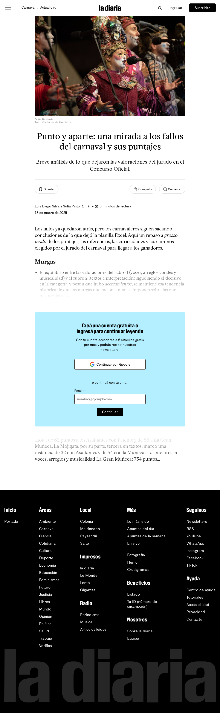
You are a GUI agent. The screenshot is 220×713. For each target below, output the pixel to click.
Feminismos (49, 580)
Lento (85, 582)
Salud (44, 631)
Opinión (45, 616)
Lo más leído (138, 521)
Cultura (45, 550)
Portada (11, 521)
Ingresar (176, 8)
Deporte (46, 558)
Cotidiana (47, 543)
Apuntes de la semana (146, 536)
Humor (133, 562)
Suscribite (202, 8)
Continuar (110, 412)
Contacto (194, 619)
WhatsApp (195, 543)
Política (45, 623)
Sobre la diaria (140, 631)
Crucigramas (138, 569)
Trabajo (45, 638)
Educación (48, 572)
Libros (44, 602)
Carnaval (28, 7)
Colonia (86, 521)
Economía (47, 565)
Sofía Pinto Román (77, 206)
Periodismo (89, 614)
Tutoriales (194, 597)
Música (86, 622)
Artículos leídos (93, 629)
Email (79, 391)
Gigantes (87, 590)
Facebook (195, 558)
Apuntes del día (140, 528)
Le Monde (89, 575)
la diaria (87, 568)
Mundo (45, 609)
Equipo (133, 638)
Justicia (45, 594)
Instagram (195, 550)
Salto (84, 543)
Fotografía (136, 555)
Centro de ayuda (201, 590)
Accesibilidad (197, 604)
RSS (190, 528)
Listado (133, 594)
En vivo (133, 543)
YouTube (193, 536)
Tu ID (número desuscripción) (142, 604)
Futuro (44, 587)
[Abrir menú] (7, 7)
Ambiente (47, 521)
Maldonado (90, 528)
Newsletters (196, 521)
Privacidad (195, 612)
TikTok (191, 565)
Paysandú (88, 536)
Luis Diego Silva (47, 206)
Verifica (45, 645)
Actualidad (48, 7)
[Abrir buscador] (160, 8)
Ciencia (45, 536)
